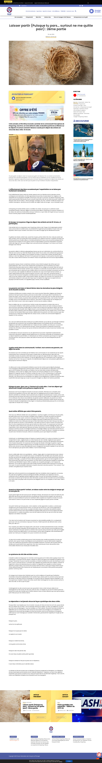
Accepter (69, 761)
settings (60, 761)
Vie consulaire (76, 115)
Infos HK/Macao (56, 11)
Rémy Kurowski (81, 94)
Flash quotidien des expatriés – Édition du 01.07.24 (66, 706)
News (84, 112)
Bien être (38, 17)
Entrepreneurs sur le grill (81, 17)
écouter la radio (98, 11)
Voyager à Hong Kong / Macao (80, 116)
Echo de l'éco (76, 107)
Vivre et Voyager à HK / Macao (62, 17)
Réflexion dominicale (20, 99)
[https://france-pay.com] (37, 113)
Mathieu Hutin (62, 710)
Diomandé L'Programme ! (79, 104)
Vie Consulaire (19, 17)
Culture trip (47, 17)
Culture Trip (87, 102)
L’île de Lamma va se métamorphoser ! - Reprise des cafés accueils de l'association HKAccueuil (83, 140)
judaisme (83, 110)
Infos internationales (31, 11)
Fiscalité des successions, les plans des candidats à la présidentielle (83, 179)
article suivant (65, 696)
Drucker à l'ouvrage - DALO (79, 105)
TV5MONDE (63, 11)
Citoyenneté (29, 17)
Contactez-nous (70, 11)
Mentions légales (14, 740)
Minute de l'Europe (77, 112)
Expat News (39, 11)
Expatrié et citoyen (47, 11)
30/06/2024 (36, 710)
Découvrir (41, 717)
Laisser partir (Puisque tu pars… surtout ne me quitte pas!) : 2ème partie (33, 706)
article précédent (37, 696)
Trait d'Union (86, 113)
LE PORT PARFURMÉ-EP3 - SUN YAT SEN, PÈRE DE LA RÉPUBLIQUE (82, 160)
